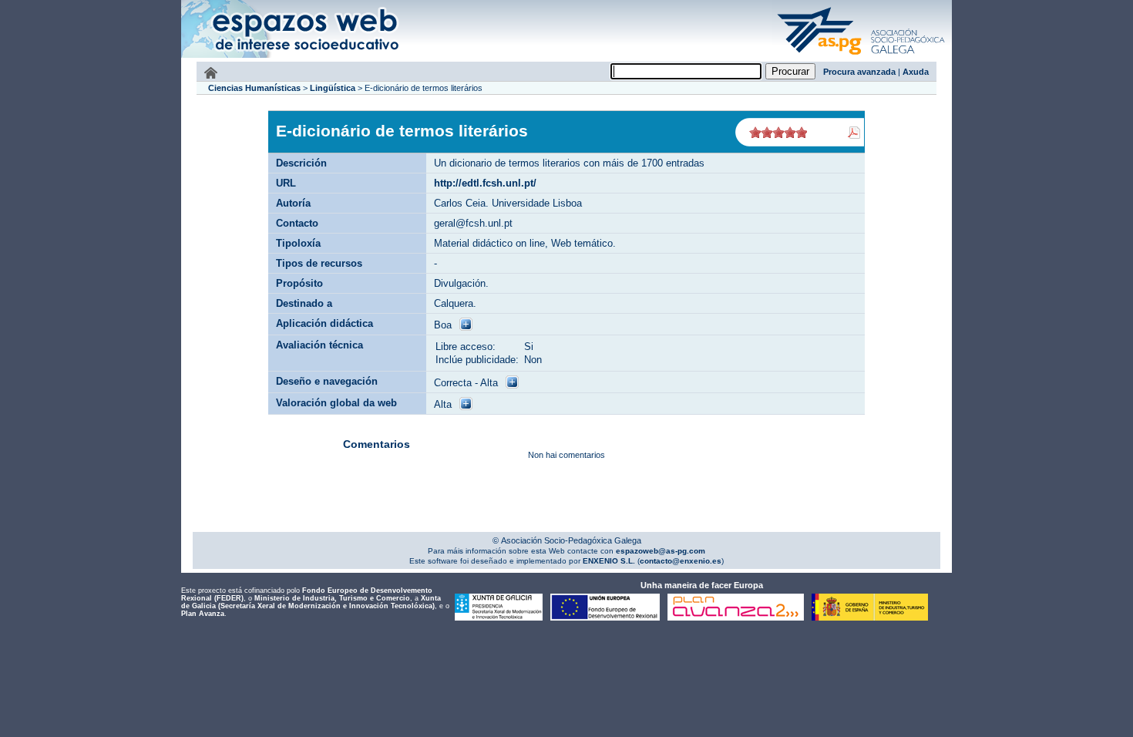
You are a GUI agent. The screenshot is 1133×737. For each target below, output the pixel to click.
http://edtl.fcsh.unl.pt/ (485, 183)
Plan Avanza (202, 614)
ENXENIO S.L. (607, 561)
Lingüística (332, 88)
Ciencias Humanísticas (254, 88)
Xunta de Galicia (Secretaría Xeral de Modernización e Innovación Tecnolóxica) (311, 602)
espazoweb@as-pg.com (659, 551)
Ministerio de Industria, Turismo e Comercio (332, 598)
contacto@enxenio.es (680, 561)
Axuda (916, 71)
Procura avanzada (859, 71)
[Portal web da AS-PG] (862, 56)
